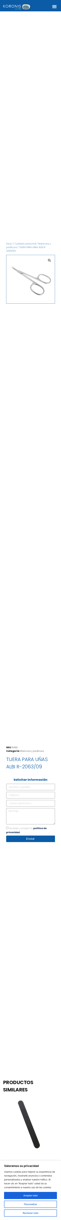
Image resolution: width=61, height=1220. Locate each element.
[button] (54, 6)
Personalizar (30, 1204)
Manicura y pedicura (32, 751)
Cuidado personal (25, 243)
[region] (30, 1190)
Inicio (9, 243)
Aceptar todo (30, 1195)
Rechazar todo (30, 1213)
